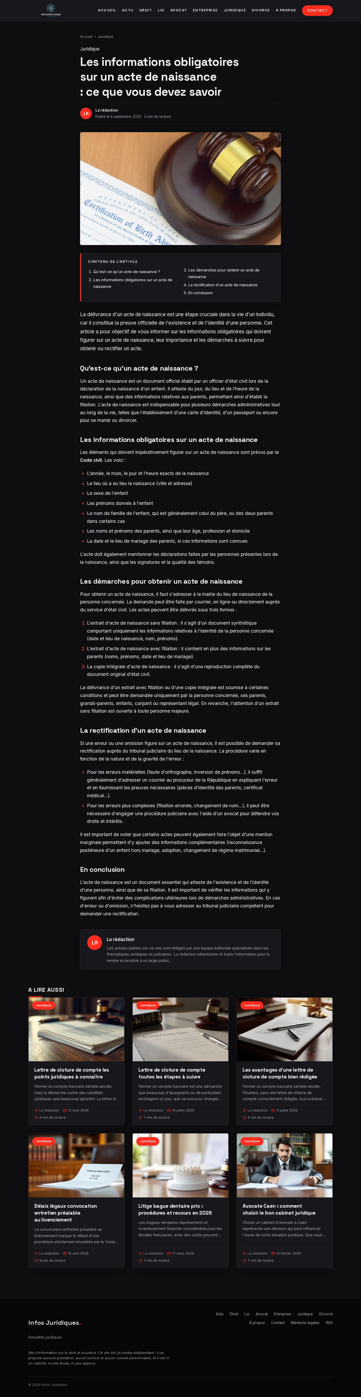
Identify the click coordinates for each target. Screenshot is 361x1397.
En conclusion (200, 293)
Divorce (261, 10)
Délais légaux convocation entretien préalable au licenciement (65, 1213)
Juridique (235, 10)
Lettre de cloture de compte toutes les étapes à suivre (171, 1073)
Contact (317, 10)
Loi (161, 10)
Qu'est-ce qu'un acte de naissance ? (126, 271)
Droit (146, 10)
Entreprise (205, 10)
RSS (329, 1323)
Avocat (178, 10)
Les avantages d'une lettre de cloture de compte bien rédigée (280, 1073)
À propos (286, 10)
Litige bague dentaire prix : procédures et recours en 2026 (175, 1209)
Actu (128, 10)
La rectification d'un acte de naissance (222, 285)
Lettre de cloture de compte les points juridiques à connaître (71, 1073)
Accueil (107, 10)
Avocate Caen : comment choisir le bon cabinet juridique (279, 1209)
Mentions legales (305, 1323)
